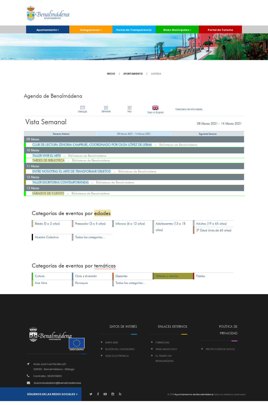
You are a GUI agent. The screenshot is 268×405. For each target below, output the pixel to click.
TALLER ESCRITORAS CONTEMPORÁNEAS (60, 182)
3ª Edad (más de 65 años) (213, 230)
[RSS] (120, 394)
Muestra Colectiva (47, 237)
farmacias (162, 342)
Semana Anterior (61, 133)
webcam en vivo (166, 349)
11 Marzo (32, 166)
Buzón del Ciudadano (120, 349)
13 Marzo (32, 188)
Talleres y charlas (167, 276)
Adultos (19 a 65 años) (211, 223)
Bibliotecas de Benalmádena (178, 145)
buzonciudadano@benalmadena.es (57, 383)
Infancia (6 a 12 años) (130, 223)
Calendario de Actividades (188, 109)
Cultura (40, 276)
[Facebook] (98, 394)
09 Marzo (32, 139)
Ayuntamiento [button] (46, 30)
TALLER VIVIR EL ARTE (46, 156)
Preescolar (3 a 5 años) (90, 223)
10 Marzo (32, 150)
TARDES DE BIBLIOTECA (48, 160)
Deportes (121, 276)
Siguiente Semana (208, 133)
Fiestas (200, 276)
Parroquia (81, 283)
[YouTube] (105, 394)
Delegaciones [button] (90, 30)
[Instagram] (112, 394)
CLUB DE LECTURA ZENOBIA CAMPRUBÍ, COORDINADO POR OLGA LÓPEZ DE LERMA (92, 145)
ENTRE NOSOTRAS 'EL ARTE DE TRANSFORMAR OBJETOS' (71, 171)
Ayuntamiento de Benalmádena (193, 394)
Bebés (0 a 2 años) (47, 223)
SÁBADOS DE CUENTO (48, 193)
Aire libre (41, 283)
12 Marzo (32, 177)
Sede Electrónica (117, 356)
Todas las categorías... (90, 237)
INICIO (111, 73)
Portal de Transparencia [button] (133, 30)
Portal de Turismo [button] (220, 30)
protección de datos (220, 349)
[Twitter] (90, 394)
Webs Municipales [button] (176, 30)
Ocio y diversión (86, 276)
